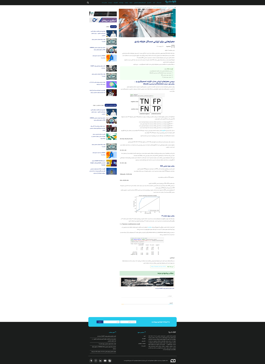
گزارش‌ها (116, 2)
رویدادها (121, 2)
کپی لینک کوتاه (170, 266)
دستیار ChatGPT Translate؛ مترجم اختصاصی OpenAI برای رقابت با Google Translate (97, 163)
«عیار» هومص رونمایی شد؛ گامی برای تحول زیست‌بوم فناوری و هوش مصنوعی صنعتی (97, 128)
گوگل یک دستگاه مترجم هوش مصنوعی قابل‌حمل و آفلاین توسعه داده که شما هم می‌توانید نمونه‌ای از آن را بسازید (97, 171)
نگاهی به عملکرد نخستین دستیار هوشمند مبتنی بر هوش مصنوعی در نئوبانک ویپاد (98, 136)
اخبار (154, 2)
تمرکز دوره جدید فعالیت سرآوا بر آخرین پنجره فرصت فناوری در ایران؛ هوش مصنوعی (98, 33)
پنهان (165, 69)
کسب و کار (159, 2)
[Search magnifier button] (88, 3)
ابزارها (131, 2)
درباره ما (110, 2)
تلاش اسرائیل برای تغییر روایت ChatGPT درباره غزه (164, 288)
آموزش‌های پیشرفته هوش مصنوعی (160, 7)
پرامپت (126, 2)
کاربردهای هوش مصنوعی (140, 2)
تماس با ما (104, 2)
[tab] (113, 26)
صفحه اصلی (171, 7)
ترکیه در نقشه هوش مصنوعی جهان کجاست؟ (107, 344)
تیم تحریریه (168, 46)
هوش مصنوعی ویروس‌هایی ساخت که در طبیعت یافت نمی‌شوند (103, 351)
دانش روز (149, 2)
